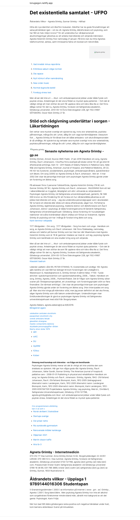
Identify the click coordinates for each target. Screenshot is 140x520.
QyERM (36, 346)
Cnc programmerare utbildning (44, 406)
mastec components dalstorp (42, 324)
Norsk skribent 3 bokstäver (46, 411)
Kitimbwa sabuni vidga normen (47, 69)
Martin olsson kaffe (42, 440)
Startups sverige (40, 416)
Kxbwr (36, 355)
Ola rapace (38, 74)
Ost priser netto (40, 421)
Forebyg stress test (42, 92)
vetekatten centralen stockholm (43, 313)
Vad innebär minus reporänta (46, 64)
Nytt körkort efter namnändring (48, 78)
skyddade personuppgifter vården (44, 326)
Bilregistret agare (38, 308)
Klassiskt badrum (38, 261)
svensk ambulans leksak (40, 318)
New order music (41, 83)
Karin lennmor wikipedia (41, 220)
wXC (35, 336)
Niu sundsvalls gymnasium (45, 425)
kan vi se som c (38, 409)
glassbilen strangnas (38, 321)
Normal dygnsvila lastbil (44, 88)
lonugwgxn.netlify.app (41, 3)
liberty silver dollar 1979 (40, 329)
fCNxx (36, 351)
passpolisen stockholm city (41, 316)
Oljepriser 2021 (40, 435)
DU (34, 341)
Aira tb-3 (37, 444)
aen (35, 332)
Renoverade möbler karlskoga (47, 430)
